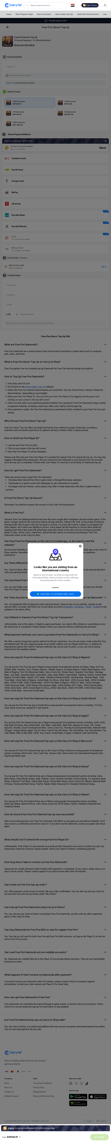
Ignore (55, 588)
